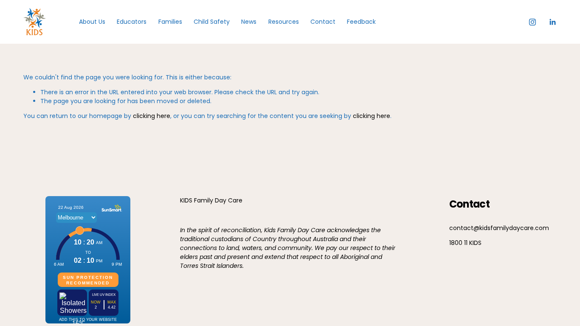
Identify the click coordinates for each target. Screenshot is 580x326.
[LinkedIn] (552, 22)
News (248, 21)
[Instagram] (532, 22)
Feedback (361, 21)
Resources (283, 21)
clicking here (151, 116)
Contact (322, 21)
